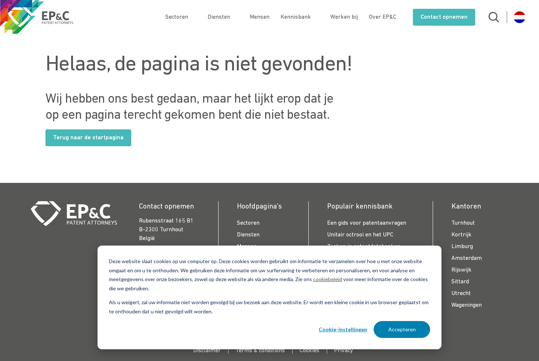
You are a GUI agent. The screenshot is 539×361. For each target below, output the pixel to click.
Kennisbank (295, 17)
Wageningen (466, 305)
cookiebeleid (327, 279)
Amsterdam (466, 258)
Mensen (260, 17)
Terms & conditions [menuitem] (260, 351)
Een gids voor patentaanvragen (366, 223)
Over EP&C (382, 17)
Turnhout (463, 223)
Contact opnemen (444, 17)
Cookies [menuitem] (309, 351)
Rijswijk (461, 270)
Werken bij (344, 17)
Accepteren (402, 329)
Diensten (219, 17)
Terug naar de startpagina (88, 138)
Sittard (460, 282)
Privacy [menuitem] (343, 351)
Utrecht (461, 293)
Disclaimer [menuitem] (207, 351)
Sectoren (176, 17)
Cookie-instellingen (343, 329)
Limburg (462, 247)
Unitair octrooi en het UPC (360, 235)
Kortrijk (461, 235)
